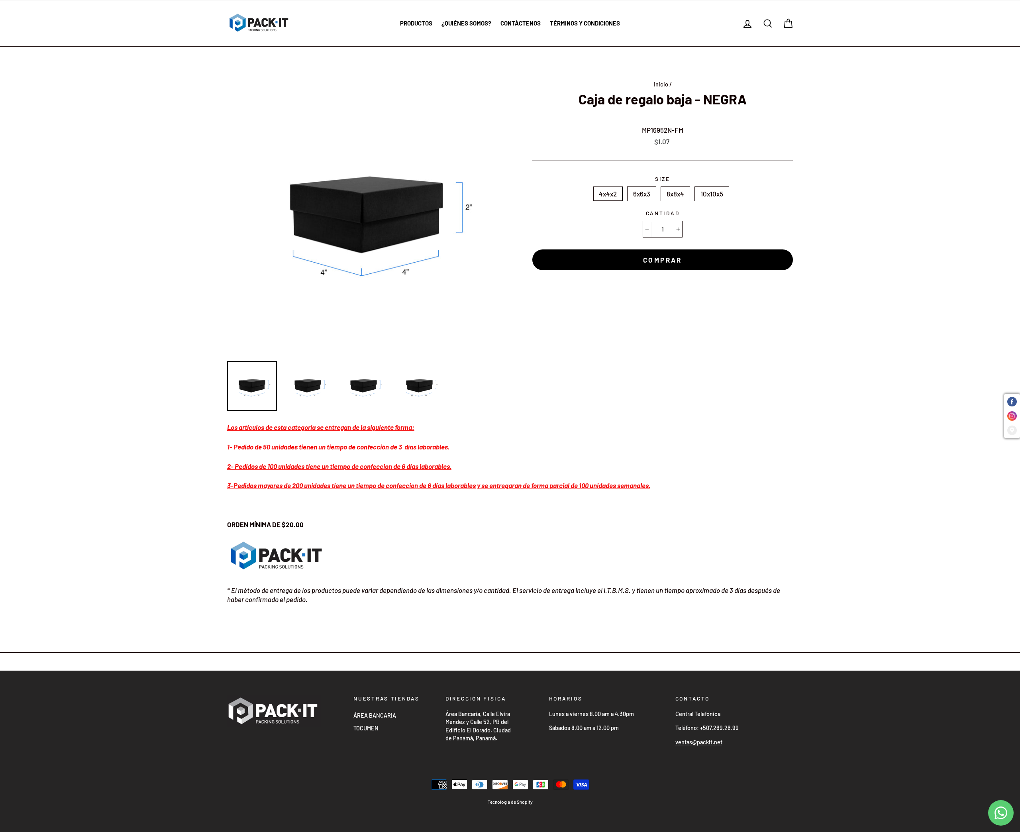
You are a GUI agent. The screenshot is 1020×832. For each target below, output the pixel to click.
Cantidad (663, 213)
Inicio (661, 84)
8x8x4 (675, 194)
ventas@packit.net (698, 742)
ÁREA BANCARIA (374, 715)
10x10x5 (711, 194)
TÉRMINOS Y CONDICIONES (585, 23)
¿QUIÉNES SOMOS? (466, 23)
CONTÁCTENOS (520, 23)
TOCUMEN (366, 728)
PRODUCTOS (416, 23)
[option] (366, 216)
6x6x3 (641, 194)
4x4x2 (608, 194)
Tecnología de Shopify (510, 802)
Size (662, 178)
